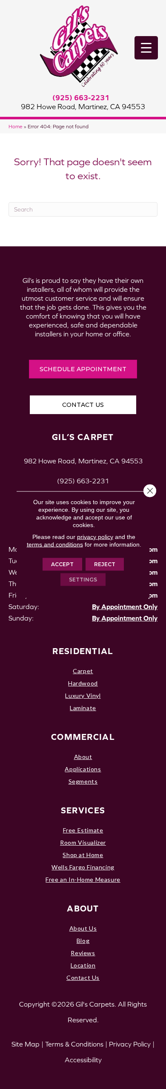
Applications (83, 769)
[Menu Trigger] (146, 47)
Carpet (83, 670)
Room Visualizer (83, 842)
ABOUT (83, 908)
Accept (62, 564)
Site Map (25, 1044)
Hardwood (83, 683)
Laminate (83, 707)
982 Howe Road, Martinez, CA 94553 (83, 106)
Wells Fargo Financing (83, 867)
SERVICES (83, 810)
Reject (104, 564)
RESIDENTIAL (82, 651)
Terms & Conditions (74, 1044)
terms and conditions (55, 544)
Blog (83, 940)
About (83, 756)
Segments (83, 781)
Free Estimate (83, 830)
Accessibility (83, 1060)
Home (16, 126)
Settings (83, 579)
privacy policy (95, 536)
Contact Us (83, 977)
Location (83, 965)
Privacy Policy (130, 1044)
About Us (83, 928)
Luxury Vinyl (82, 695)
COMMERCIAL (83, 737)
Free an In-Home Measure (83, 879)
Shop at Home (83, 854)
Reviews (83, 952)
